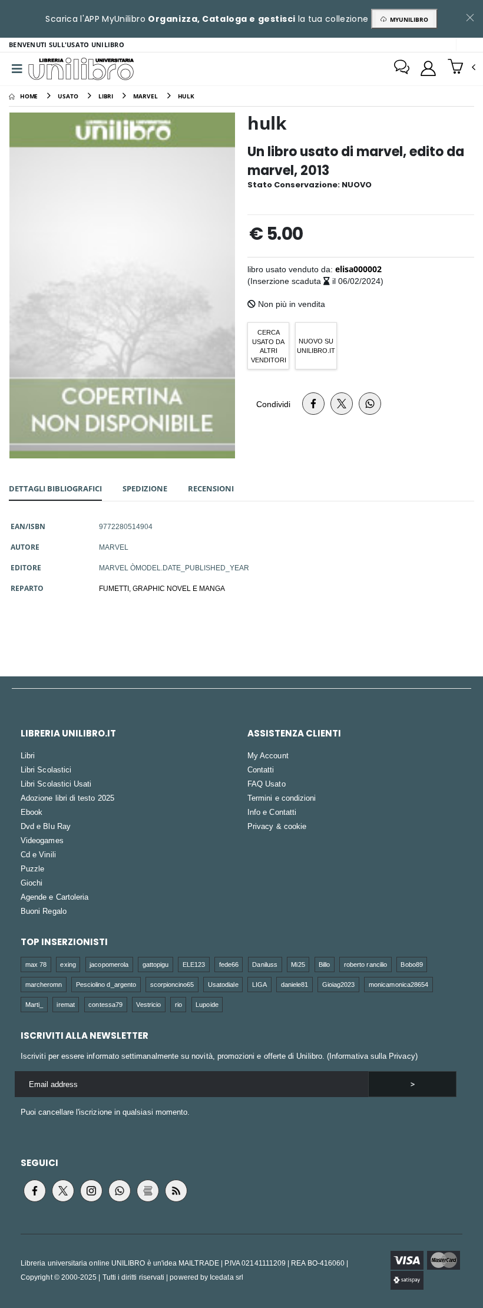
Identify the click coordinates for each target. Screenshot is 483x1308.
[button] (461, 68)
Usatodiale (223, 984)
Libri (28, 755)
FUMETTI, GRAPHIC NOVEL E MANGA (162, 588)
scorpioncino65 (172, 984)
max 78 (36, 964)
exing (67, 964)
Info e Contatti (271, 812)
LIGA (259, 984)
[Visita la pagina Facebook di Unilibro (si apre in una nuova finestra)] (35, 1191)
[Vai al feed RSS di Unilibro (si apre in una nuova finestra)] (176, 1191)
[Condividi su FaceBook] (313, 403)
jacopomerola (109, 964)
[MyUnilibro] (428, 68)
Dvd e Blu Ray (46, 826)
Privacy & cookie (276, 826)
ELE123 (194, 964)
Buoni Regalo (44, 911)
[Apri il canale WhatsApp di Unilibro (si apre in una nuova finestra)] (119, 1191)
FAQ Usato (266, 783)
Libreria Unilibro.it (68, 733)
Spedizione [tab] (145, 488)
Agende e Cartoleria (54, 896)
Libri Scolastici (46, 769)
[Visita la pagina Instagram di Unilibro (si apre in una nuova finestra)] (91, 1191)
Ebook (31, 812)
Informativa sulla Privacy (372, 1056)
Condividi (273, 403)
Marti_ (34, 1004)
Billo (324, 964)
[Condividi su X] (341, 403)
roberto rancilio (365, 964)
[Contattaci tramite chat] (401, 68)
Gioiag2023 (338, 984)
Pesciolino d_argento (106, 984)
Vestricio (148, 1004)
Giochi (31, 882)
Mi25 (298, 964)
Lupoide (207, 1004)
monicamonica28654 (398, 984)
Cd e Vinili (38, 854)
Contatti (260, 769)
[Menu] (17, 69)
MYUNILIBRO (407, 19)
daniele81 (295, 984)
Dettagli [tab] (55, 488)
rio (178, 1004)
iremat (65, 1004)
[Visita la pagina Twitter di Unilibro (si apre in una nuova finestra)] (63, 1191)
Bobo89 (411, 964)
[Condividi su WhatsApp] (370, 403)
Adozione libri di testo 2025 (67, 797)
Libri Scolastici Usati (56, 783)
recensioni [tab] (211, 488)
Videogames (42, 840)
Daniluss (264, 964)
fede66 (229, 964)
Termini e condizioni (281, 797)
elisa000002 (358, 269)
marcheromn (43, 984)
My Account (268, 755)
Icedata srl (226, 1277)
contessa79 (105, 1004)
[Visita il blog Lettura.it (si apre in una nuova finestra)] (148, 1191)
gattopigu (156, 964)
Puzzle (32, 868)
